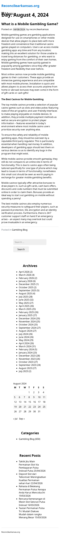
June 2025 (24, 299)
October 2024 (26, 324)
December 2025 (27, 284)
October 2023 (26, 361)
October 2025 (26, 287)
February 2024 (26, 349)
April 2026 (24, 271)
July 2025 (23, 296)
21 (25, 406)
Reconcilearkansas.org (20, 5)
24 (39, 406)
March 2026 (25, 274)
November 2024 (27, 321)
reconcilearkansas (39, 29)
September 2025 (27, 290)
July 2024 (23, 334)
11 (44, 397)
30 (34, 411)
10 (39, 397)
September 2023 (27, 364)
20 (20, 406)
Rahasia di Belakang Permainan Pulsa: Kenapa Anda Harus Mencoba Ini (32, 489)
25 (44, 406)
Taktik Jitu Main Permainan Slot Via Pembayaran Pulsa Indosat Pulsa (29, 466)
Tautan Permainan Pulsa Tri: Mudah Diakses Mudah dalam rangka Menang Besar (32, 513)
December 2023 (27, 355)
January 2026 (25, 281)
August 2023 (25, 368)
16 (34, 401)
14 (25, 401)
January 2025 (25, 315)
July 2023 (23, 371)
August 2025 (25, 293)
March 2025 (25, 309)
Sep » (22, 418)
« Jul (15, 418)
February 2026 (26, 278)
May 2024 (24, 340)
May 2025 (24, 302)
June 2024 (24, 337)
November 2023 (27, 358)
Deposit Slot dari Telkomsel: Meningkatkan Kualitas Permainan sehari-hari (32, 478)
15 (29, 401)
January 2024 (25, 352)
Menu (9, 13)
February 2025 (26, 312)
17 (39, 401)
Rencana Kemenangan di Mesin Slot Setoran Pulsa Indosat (32, 502)
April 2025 (24, 305)
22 (29, 406)
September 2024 (27, 327)
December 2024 (27, 318)
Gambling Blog (19, 229)
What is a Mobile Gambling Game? (29, 24)
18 (44, 401)
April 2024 (24, 343)
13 (20, 401)
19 (15, 406)
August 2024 (25, 330)
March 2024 (25, 346)
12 (15, 401)
